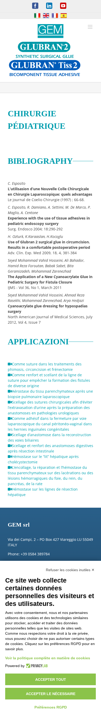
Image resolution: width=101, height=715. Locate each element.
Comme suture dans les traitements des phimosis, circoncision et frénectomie (45, 367)
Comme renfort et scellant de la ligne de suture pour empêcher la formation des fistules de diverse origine (49, 380)
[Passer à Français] (55, 15)
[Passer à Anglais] (46, 15)
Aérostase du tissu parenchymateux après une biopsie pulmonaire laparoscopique (50, 394)
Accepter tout (50, 679)
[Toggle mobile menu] (90, 27)
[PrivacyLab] (36, 665)
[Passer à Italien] (37, 15)
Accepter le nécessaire (50, 694)
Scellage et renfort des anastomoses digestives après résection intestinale (50, 448)
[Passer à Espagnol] (63, 15)
